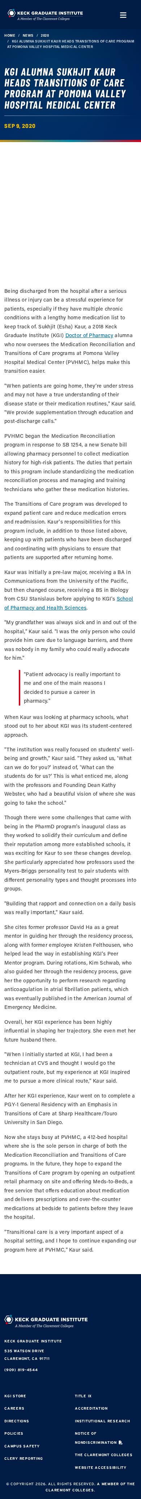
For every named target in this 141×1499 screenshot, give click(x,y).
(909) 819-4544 (21, 1370)
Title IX (83, 1396)
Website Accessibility (101, 1468)
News (28, 35)
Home (9, 35)
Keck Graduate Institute (33, 1341)
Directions (16, 1421)
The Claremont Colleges (104, 1455)
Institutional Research (102, 1421)
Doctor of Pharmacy (89, 335)
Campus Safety (22, 1446)
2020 (45, 35)
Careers (14, 1408)
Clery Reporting (23, 1458)
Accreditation (91, 1408)
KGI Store (15, 1396)
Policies (14, 1433)
